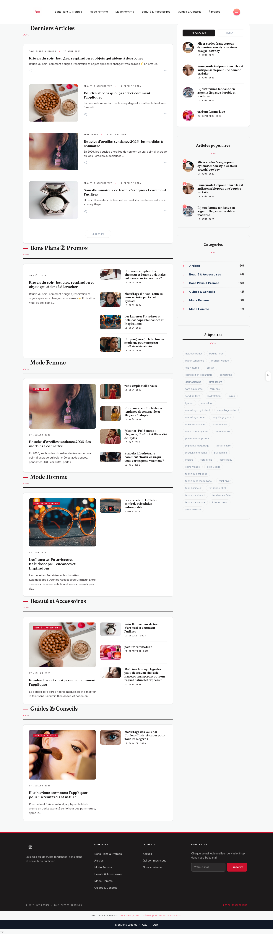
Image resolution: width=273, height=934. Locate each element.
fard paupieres (194, 388)
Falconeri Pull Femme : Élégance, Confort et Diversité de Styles (145, 434)
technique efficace (196, 473)
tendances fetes (222, 495)
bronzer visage (220, 360)
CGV (144, 924)
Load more (98, 233)
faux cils (215, 388)
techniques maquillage (198, 480)
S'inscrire (237, 867)
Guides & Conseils (189, 12)
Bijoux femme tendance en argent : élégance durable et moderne (216, 92)
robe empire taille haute (140, 386)
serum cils (206, 459)
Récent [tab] (230, 33)
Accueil (147, 853)
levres (231, 395)
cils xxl (210, 367)
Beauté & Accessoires (156, 12)
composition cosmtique (198, 374)
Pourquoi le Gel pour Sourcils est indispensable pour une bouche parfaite (220, 69)
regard (189, 459)
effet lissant (215, 381)
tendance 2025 (218, 487)
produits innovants (196, 452)
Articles (195, 265)
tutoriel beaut (220, 502)
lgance (189, 402)
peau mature (222, 431)
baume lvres (216, 353)
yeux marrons (193, 509)
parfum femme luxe (138, 647)
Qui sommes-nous (154, 860)
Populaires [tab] (199, 33)
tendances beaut (195, 495)
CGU (155, 924)
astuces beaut (193, 353)
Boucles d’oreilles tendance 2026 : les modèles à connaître (60, 444)
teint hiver (224, 480)
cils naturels (192, 367)
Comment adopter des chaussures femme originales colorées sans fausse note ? (145, 274)
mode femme (219, 424)
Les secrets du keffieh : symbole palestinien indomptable (140, 503)
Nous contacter (152, 867)
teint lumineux (193, 487)
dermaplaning (193, 381)
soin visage (213, 466)
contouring (226, 374)
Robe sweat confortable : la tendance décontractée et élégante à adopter (143, 411)
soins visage (192, 466)
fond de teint (192, 395)
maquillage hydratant (197, 410)
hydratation (214, 395)
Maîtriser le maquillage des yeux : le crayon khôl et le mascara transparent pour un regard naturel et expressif (144, 674)
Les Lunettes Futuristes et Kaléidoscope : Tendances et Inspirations (144, 320)
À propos (214, 12)
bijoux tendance (194, 360)
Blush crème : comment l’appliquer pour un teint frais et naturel (58, 795)
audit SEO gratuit (129, 915)
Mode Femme (99, 12)
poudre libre (224, 445)
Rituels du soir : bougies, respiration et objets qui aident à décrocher (86, 58)
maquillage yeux (221, 417)
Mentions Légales (126, 924)
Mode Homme (125, 12)
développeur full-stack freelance (162, 915)
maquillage (207, 402)
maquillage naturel (228, 410)
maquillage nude (195, 417)
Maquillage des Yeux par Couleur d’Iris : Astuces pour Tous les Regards (144, 735)
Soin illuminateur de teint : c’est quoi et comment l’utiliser (142, 627)
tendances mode (195, 502)
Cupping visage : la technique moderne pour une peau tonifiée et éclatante (144, 342)
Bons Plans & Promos (68, 12)
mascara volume (195, 424)
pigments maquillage (197, 445)
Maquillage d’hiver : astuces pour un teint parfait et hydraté (143, 297)
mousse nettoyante (196, 431)
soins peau (226, 459)
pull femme (220, 452)
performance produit (197, 438)
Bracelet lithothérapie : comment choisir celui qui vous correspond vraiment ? (144, 457)
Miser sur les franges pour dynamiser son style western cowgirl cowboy (217, 47)
